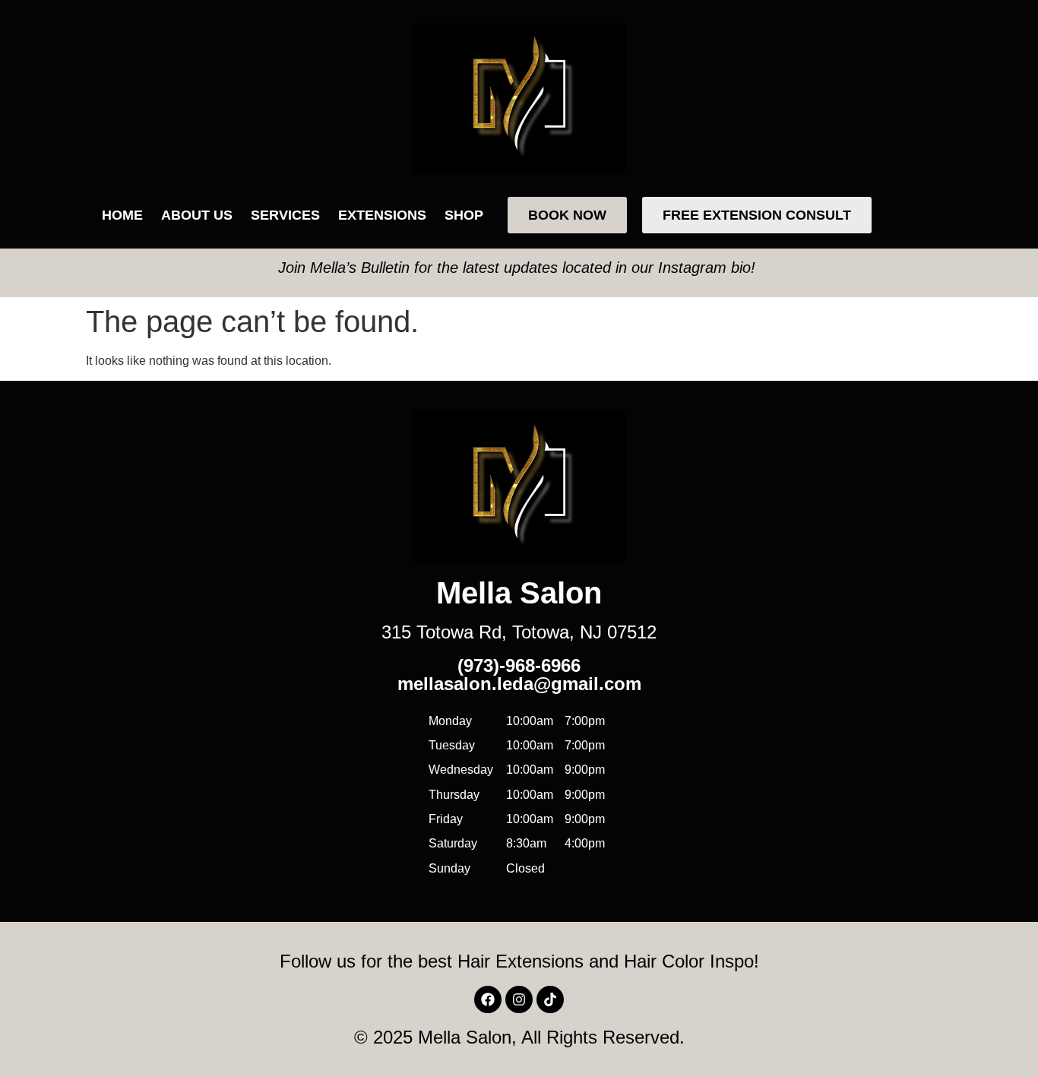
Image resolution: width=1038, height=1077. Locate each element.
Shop (464, 215)
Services (285, 215)
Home (122, 215)
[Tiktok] (550, 999)
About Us (197, 215)
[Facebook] (488, 999)
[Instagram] (519, 999)
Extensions (382, 215)
